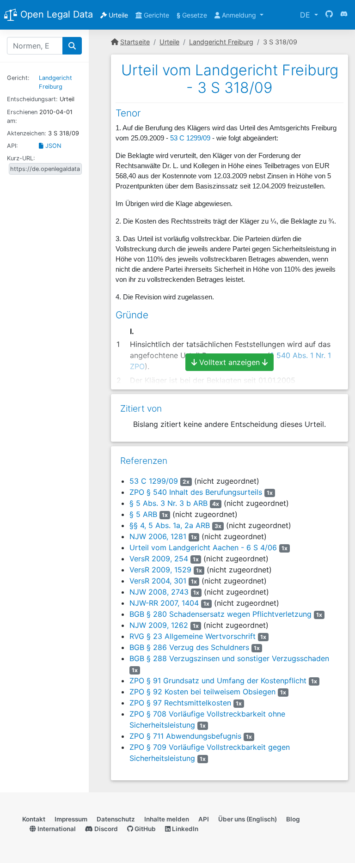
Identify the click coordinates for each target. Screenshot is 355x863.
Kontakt (33, 819)
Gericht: (18, 77)
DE (306, 14)
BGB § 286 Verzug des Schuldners (189, 647)
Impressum (71, 819)
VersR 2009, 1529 (160, 569)
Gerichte (155, 15)
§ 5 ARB (143, 514)
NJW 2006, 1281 (157, 536)
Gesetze (192, 15)
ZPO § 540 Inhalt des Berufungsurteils (195, 492)
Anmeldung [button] (239, 15)
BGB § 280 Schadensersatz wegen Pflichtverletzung (220, 614)
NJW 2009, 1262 (158, 625)
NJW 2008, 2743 (159, 591)
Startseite (135, 42)
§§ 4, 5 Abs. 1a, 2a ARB (169, 525)
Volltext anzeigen (229, 362)
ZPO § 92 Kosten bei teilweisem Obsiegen (202, 691)
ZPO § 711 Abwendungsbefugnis (185, 736)
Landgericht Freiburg (221, 42)
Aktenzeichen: (26, 133)
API (203, 819)
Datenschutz (116, 819)
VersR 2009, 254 (158, 558)
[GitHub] (329, 15)
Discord (105, 829)
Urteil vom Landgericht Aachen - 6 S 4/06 (203, 547)
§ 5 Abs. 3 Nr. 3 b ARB (168, 503)
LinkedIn (184, 829)
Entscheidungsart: (32, 99)
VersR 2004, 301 (157, 580)
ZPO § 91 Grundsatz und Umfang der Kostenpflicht (217, 680)
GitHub (144, 829)
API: (12, 145)
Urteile (117, 15)
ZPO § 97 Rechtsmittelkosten (180, 702)
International (56, 829)
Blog (293, 819)
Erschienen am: (22, 116)
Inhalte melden (166, 819)
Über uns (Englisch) (247, 819)
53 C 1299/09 (190, 138)
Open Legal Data (55, 14)
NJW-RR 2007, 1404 (164, 603)
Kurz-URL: (21, 158)
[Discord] (344, 15)
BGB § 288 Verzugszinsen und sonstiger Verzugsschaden (229, 658)
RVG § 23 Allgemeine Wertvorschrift (192, 636)
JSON (52, 145)
